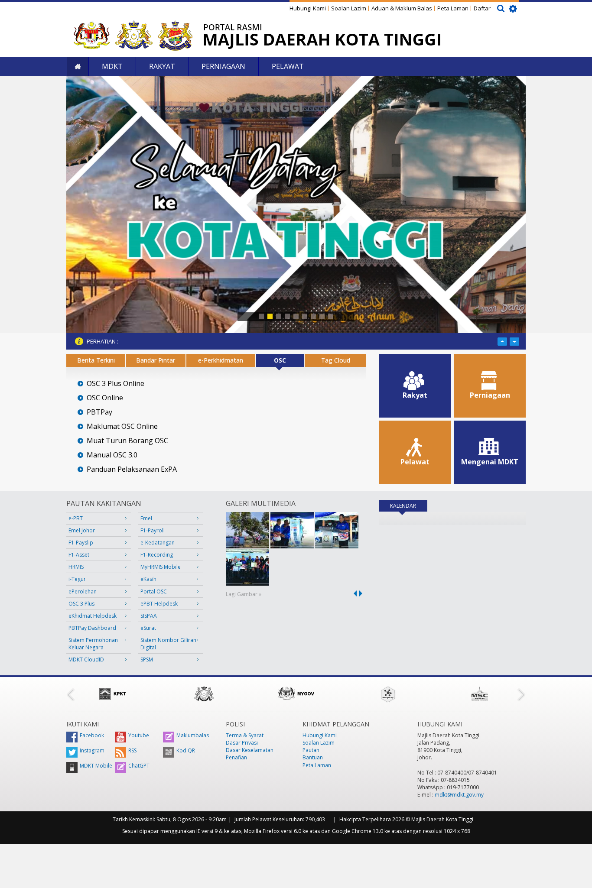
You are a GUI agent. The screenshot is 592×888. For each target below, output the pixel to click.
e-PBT (75, 518)
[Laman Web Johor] (204, 693)
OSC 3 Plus (81, 603)
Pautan (311, 750)
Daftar (482, 8)
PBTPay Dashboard (92, 628)
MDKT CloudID (86, 659)
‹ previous (354, 593)
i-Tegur (77, 579)
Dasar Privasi (242, 742)
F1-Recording (156, 554)
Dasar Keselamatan (249, 750)
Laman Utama (77, 66)
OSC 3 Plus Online (115, 383)
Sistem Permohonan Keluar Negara (93, 643)
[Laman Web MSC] (480, 693)
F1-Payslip (80, 542)
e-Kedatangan (157, 542)
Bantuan (313, 757)
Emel (146, 518)
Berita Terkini (96, 360)
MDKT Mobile (96, 765)
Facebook (92, 735)
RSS (132, 750)
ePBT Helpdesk (159, 603)
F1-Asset (78, 554)
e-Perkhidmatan (220, 360)
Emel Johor (81, 530)
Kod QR (185, 750)
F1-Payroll (152, 530)
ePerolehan (82, 591)
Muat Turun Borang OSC (127, 441)
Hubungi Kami (307, 8)
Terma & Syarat (244, 735)
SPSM (146, 659)
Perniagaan (223, 66)
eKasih (148, 579)
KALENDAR (408, 505)
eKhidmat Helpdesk (92, 615)
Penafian (236, 757)
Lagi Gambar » (243, 594)
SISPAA (148, 615)
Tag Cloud (335, 360)
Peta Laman (452, 8)
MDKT (112, 66)
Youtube (138, 735)
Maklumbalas (192, 735)
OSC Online (105, 398)
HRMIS (76, 566)
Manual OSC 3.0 (112, 455)
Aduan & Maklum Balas (401, 8)
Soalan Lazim (348, 8)
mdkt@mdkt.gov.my (459, 794)
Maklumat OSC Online (122, 426)
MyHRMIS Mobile (160, 566)
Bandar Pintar (155, 360)
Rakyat (162, 66)
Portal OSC (153, 591)
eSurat (148, 628)
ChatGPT (139, 765)
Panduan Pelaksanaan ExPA (132, 469)
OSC (280, 360)
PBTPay (99, 412)
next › (362, 593)
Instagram (92, 750)
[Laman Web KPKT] (112, 693)
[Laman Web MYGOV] (296, 693)
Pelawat (288, 66)
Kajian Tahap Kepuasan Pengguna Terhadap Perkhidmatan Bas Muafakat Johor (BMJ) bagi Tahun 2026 (248, 341)
